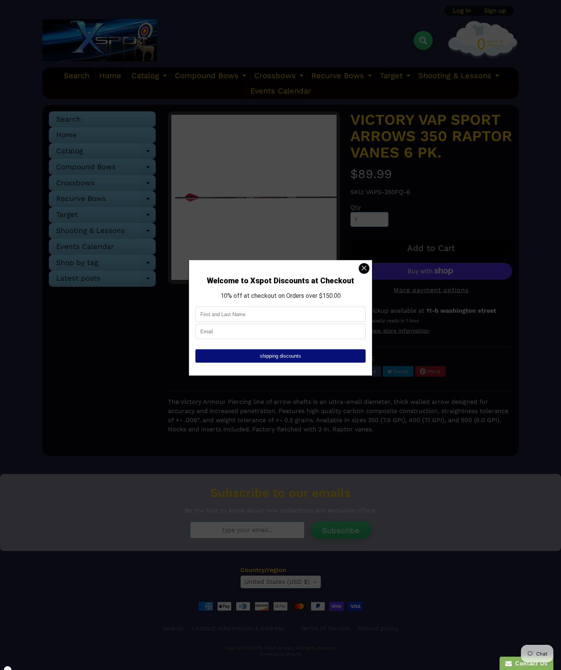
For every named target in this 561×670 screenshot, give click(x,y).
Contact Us (530, 663)
